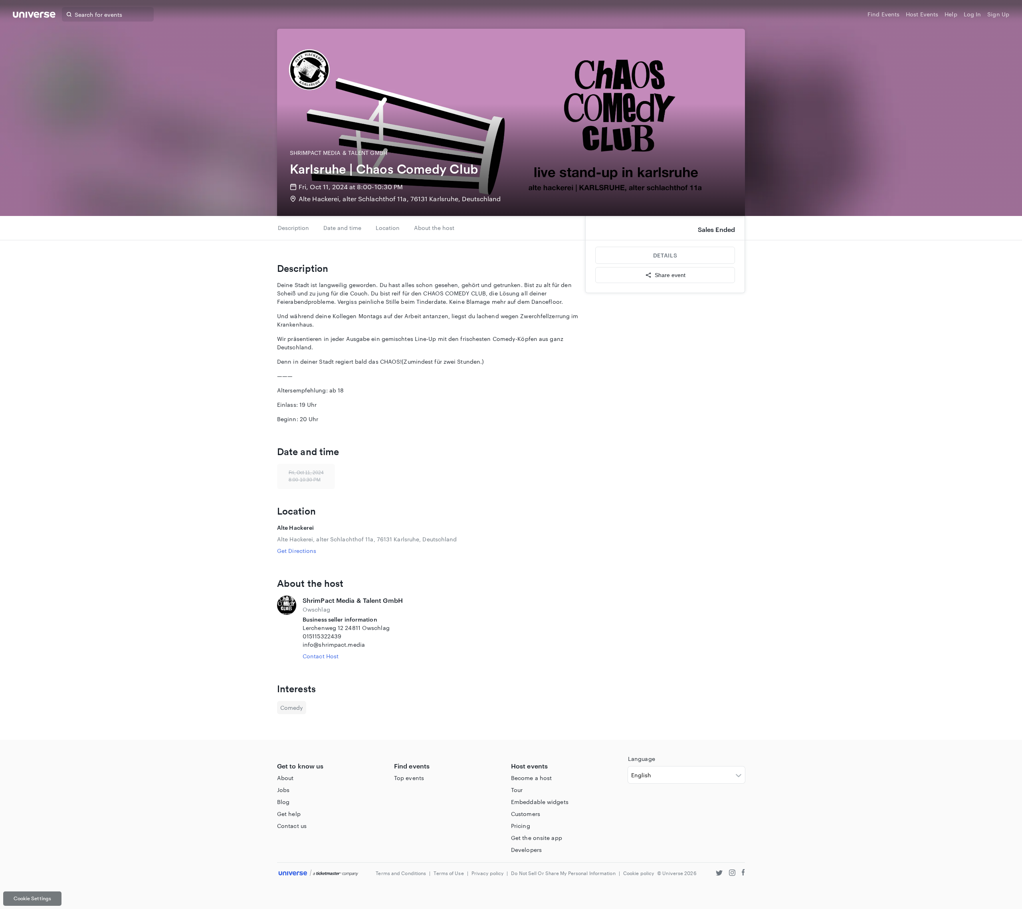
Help (951, 14)
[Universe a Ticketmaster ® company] (318, 873)
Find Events (883, 14)
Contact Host (321, 656)
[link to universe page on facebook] (743, 873)
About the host (434, 227)
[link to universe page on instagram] (732, 873)
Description (293, 227)
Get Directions (296, 550)
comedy (291, 707)
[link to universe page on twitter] (719, 873)
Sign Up (998, 14)
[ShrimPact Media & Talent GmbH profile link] (286, 628)
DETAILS (665, 255)
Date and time (342, 227)
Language (641, 758)
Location (388, 227)
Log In (972, 14)
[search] (69, 14)
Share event (670, 275)
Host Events (922, 14)
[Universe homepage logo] (34, 15)
